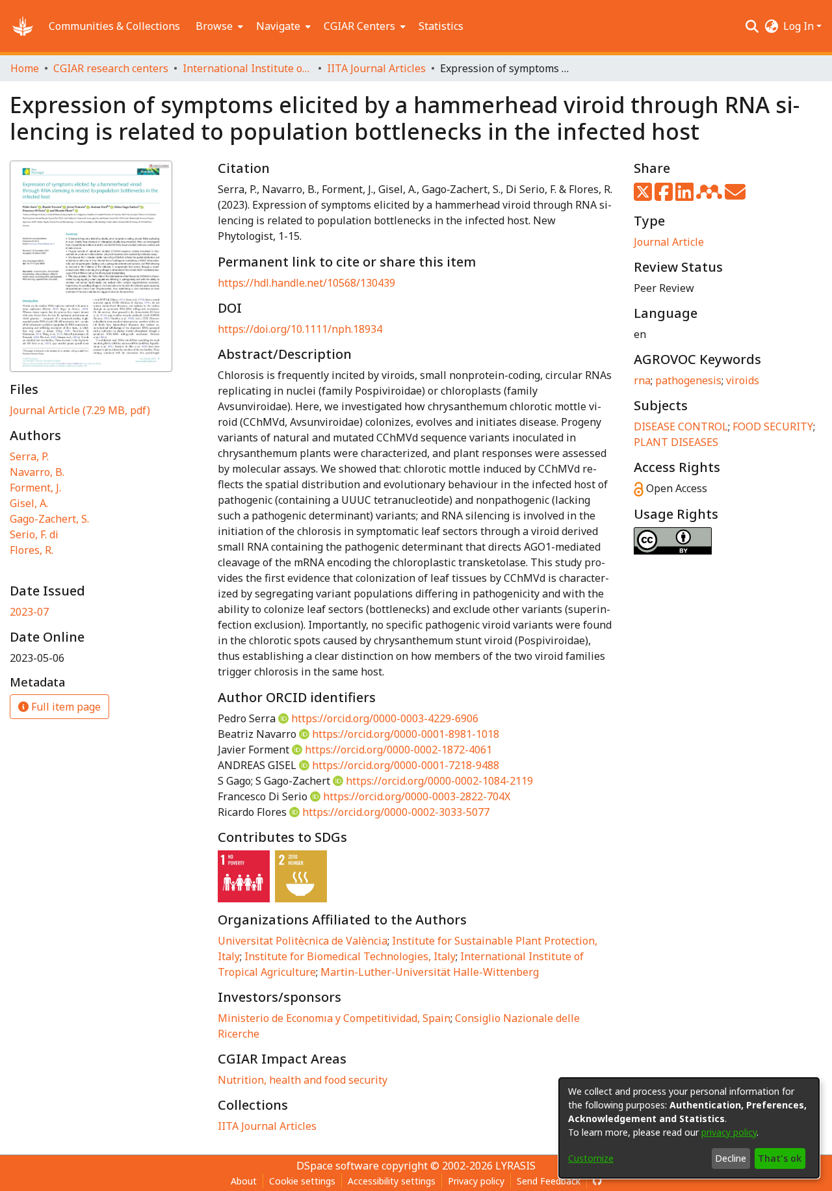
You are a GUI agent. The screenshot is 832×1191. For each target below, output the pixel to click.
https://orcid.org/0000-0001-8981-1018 (405, 734)
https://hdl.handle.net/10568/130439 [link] (306, 283)
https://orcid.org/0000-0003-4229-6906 (384, 718)
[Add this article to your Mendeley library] (710, 196)
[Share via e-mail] (735, 196)
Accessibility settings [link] (392, 1181)
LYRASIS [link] (515, 1165)
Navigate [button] (278, 26)
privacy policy (729, 1132)
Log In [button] (799, 26)
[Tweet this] (644, 196)
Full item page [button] (65, 707)
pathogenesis (688, 380)
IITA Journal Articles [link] (376, 68)
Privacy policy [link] (476, 1181)
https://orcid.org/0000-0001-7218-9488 (405, 765)
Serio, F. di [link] (34, 534)
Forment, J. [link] (35, 487)
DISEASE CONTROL (681, 426)
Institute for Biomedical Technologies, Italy (350, 956)
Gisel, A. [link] (29, 503)
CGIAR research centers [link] (110, 68)
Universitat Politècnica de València (302, 941)
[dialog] (689, 1128)
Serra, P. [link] (29, 456)
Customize (591, 1158)
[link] (80, 410)
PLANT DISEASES (676, 442)
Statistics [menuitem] (441, 26)
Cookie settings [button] (302, 1181)
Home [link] (24, 68)
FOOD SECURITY (773, 426)
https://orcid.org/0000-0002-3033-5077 (395, 812)
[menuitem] (218, 26)
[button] (23, 26)
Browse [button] (214, 26)
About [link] (244, 1181)
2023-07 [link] (29, 612)
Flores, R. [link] (31, 550)
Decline (730, 1158)
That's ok (779, 1158)
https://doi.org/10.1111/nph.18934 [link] (300, 329)
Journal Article (669, 242)
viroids (742, 380)
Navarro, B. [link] (37, 472)
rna (642, 380)
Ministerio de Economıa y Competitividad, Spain (334, 1018)
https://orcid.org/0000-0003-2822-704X (416, 796)
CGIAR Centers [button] (359, 26)
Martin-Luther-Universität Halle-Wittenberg (429, 972)
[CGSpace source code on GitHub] (597, 1180)
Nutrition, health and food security (302, 1080)
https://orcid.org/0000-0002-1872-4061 (398, 749)
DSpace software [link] (337, 1165)
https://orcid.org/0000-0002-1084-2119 (439, 781)
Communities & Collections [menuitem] (114, 26)
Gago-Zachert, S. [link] (49, 519)
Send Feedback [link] (548, 1181)
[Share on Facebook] (665, 196)
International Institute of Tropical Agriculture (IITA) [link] (248, 68)
